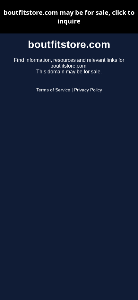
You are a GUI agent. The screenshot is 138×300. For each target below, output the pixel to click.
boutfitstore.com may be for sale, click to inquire (69, 16)
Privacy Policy (88, 90)
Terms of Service (53, 90)
